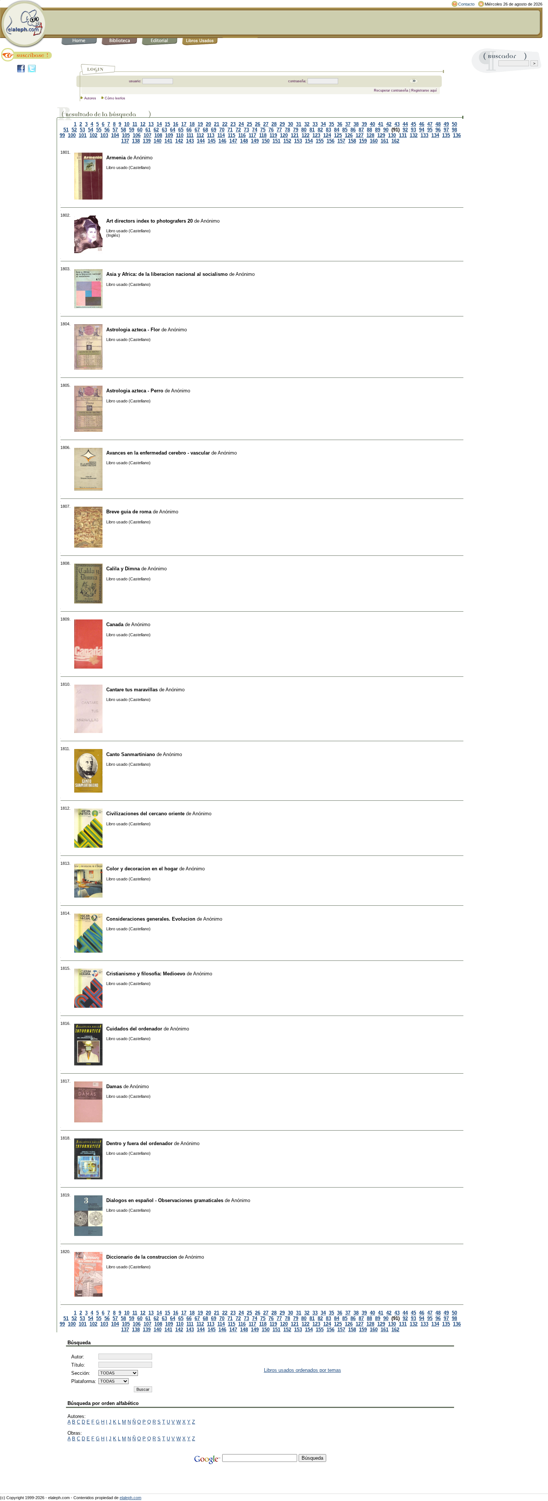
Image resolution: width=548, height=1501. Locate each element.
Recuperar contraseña (391, 90)
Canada (114, 624)
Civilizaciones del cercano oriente (145, 813)
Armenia (116, 157)
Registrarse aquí (424, 90)
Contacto (466, 4)
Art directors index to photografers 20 (149, 221)
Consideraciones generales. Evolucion (150, 919)
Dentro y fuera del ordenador (139, 1143)
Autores (90, 98)
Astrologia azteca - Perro (134, 390)
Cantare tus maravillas (132, 689)
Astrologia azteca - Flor (133, 329)
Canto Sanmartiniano (130, 754)
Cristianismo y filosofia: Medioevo (145, 973)
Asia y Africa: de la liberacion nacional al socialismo (167, 274)
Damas (114, 1086)
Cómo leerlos (115, 98)
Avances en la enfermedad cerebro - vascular (158, 453)
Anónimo (142, 157)
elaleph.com (130, 1497)
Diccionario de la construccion (141, 1257)
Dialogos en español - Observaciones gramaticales (164, 1200)
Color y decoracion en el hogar (142, 868)
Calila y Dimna (123, 568)
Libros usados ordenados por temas (302, 1370)
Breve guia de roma (128, 511)
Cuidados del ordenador (134, 1029)
